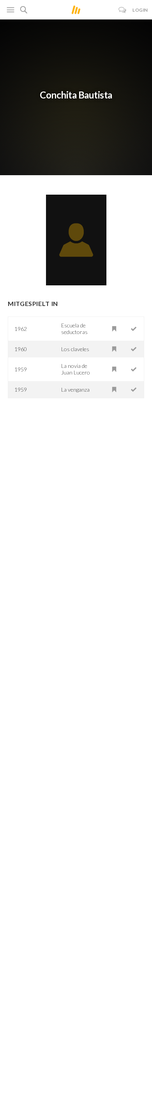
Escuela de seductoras (74, 328)
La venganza (75, 389)
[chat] (122, 10)
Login (140, 9)
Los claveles (75, 349)
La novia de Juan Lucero (75, 369)
